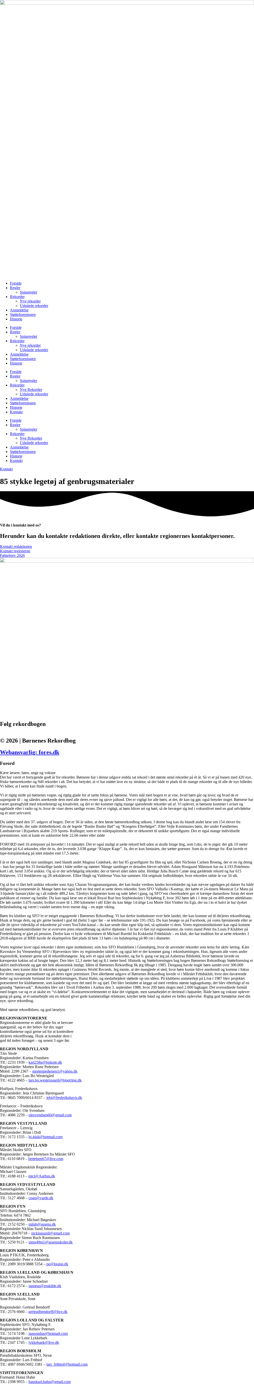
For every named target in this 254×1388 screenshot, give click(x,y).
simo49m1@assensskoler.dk (51, 1242)
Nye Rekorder (31, 389)
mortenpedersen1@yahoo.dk (54, 1071)
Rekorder (17, 297)
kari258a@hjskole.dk (45, 1062)
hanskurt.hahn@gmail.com (50, 1382)
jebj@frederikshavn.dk (64, 1097)
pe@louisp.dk (57, 1264)
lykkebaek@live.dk (44, 1342)
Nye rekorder (30, 301)
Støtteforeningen (23, 314)
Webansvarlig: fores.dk (29, 752)
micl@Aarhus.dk (41, 1176)
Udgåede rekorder (34, 305)
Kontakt (16, 412)
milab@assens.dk (42, 1224)
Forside (16, 283)
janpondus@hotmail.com (48, 1333)
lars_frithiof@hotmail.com (67, 1364)
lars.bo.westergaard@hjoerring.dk (55, 1080)
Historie (16, 319)
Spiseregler (28, 292)
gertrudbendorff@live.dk (48, 1312)
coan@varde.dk (41, 1198)
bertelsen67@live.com (45, 1159)
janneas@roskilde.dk (45, 1286)
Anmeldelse (19, 310)
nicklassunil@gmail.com (50, 1233)
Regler (15, 288)
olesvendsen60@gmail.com (50, 1115)
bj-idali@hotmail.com (46, 1137)
